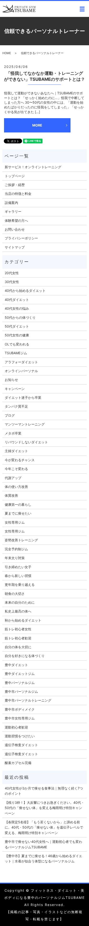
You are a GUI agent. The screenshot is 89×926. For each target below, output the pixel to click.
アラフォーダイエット (21, 362)
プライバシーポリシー (21, 238)
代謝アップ (13, 478)
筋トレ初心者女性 (18, 629)
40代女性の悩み (17, 308)
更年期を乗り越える (20, 584)
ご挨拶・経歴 (15, 185)
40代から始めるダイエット (25, 290)
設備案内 (11, 203)
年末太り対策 (15, 558)
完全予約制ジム (16, 549)
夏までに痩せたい (18, 513)
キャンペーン (15, 389)
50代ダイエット (17, 326)
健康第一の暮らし (18, 504)
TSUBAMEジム (16, 353)
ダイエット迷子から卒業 (23, 397)
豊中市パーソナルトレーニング (28, 700)
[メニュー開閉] (82, 9)
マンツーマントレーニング (25, 424)
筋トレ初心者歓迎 (18, 638)
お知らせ (11, 380)
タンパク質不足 (16, 406)
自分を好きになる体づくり (25, 656)
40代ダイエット (17, 300)
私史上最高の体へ (18, 611)
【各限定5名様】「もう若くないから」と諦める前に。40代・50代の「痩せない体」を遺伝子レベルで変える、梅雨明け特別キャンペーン (44, 827)
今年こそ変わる (16, 469)
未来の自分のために (20, 602)
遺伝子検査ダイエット (21, 745)
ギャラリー (13, 211)
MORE (37, 125)
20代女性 (12, 273)
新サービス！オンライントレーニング (33, 167)
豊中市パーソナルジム (21, 691)
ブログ (10, 415)
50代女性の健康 (17, 335)
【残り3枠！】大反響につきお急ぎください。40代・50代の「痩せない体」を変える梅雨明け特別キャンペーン (44, 807)
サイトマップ (15, 247)
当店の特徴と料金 (18, 194)
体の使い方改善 (16, 487)
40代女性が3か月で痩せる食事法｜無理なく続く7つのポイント (44, 790)
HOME (6, 53)
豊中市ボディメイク (20, 709)
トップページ (15, 176)
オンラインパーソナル (21, 371)
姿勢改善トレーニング (21, 540)
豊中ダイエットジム (20, 674)
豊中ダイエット (16, 665)
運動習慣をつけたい (20, 736)
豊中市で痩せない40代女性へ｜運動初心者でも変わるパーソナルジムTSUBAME (43, 844)
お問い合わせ (15, 229)
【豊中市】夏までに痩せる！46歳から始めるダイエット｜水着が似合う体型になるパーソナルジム (43, 858)
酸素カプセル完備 (18, 763)
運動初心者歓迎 (16, 727)
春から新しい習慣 (18, 576)
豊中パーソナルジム (20, 683)
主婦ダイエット (16, 451)
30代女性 (12, 282)
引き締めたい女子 (18, 567)
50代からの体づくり (20, 317)
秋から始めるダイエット (23, 620)
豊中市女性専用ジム (20, 718)
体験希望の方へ (16, 220)
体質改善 (11, 495)
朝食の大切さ (15, 594)
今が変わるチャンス (20, 460)
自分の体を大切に (18, 647)
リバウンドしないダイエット (26, 442)
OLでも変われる (17, 344)
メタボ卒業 (13, 433)
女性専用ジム (15, 522)
